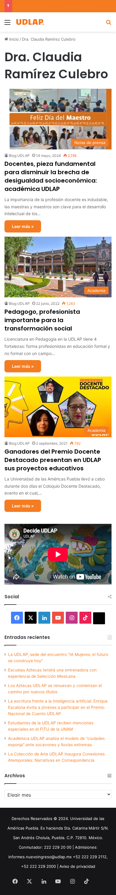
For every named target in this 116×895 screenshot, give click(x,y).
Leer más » (23, 226)
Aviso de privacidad (77, 866)
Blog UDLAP (19, 155)
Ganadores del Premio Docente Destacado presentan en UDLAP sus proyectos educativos (52, 459)
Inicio (13, 39)
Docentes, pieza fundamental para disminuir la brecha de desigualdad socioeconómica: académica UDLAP (50, 176)
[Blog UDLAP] (30, 21)
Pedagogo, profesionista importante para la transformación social (42, 320)
